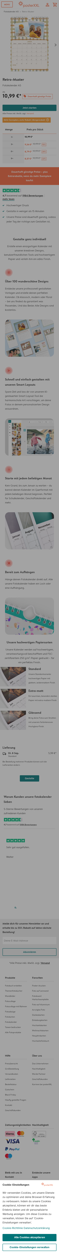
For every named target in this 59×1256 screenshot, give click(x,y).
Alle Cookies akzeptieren (29, 1237)
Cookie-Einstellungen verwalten (29, 1247)
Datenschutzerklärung (37, 1228)
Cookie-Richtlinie (13, 1228)
